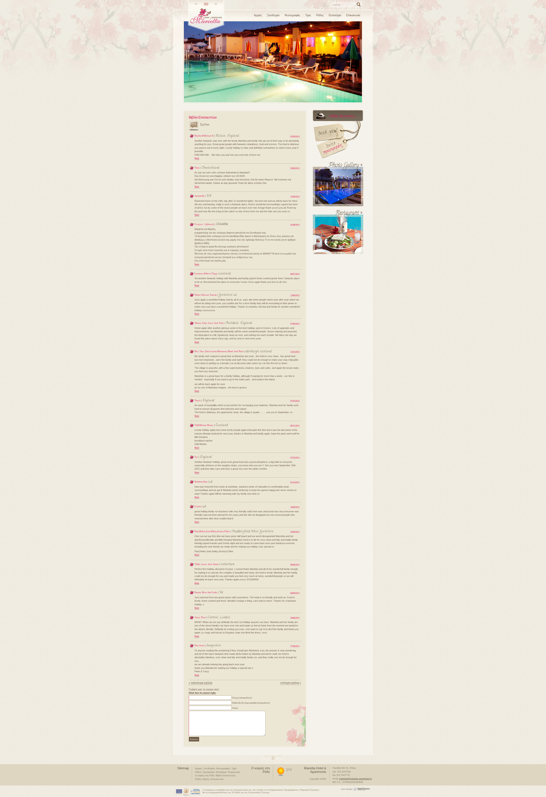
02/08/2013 (295, 225)
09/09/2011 (295, 564)
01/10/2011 (295, 482)
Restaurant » (348, 214)
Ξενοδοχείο (273, 15)
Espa (195, 792)
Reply (197, 158)
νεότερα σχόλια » (290, 682)
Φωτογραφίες (292, 15)
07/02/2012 (295, 401)
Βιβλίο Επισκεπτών (226, 775)
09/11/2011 (295, 425)
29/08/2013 (295, 168)
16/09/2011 (295, 532)
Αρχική (257, 15)
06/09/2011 (295, 593)
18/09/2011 (295, 507)
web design (346, 789)
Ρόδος (320, 15)
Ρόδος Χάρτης (202, 779)
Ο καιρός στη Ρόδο (204, 775)
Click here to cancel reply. (202, 693)
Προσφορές (209, 772)
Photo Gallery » (345, 166)
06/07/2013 (295, 274)
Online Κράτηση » (342, 115)
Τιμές (308, 15)
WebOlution (362, 789)
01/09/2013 (295, 136)
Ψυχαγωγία (234, 772)
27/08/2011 (295, 646)
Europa (179, 792)
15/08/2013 (295, 196)
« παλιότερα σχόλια (200, 682)
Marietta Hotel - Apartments (206, 19)
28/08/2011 (295, 618)
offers (331, 128)
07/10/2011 (295, 457)
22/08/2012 (295, 295)
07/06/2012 (295, 323)
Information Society (186, 792)
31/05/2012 (295, 352)
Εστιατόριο (335, 15)
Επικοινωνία (353, 15)
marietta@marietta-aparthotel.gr (355, 778)
